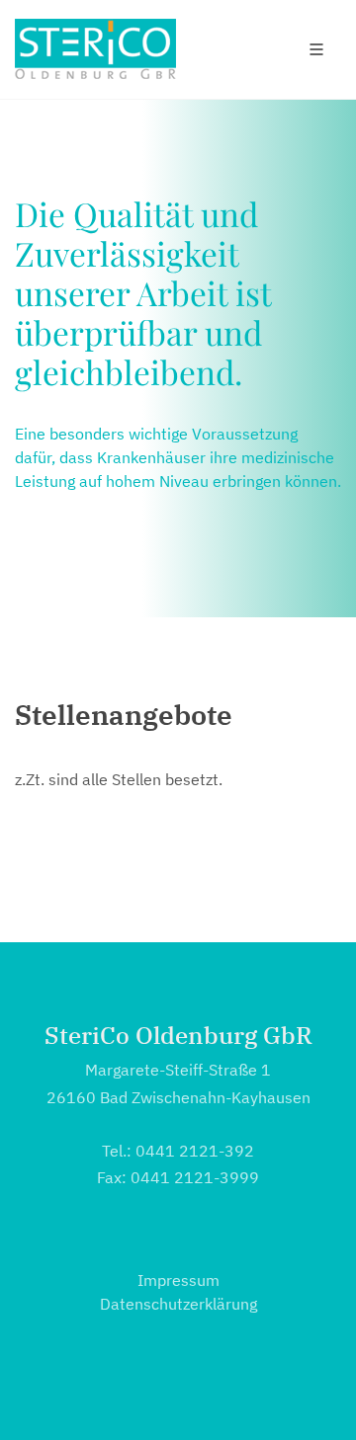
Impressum (178, 1280)
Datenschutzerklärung (178, 1304)
